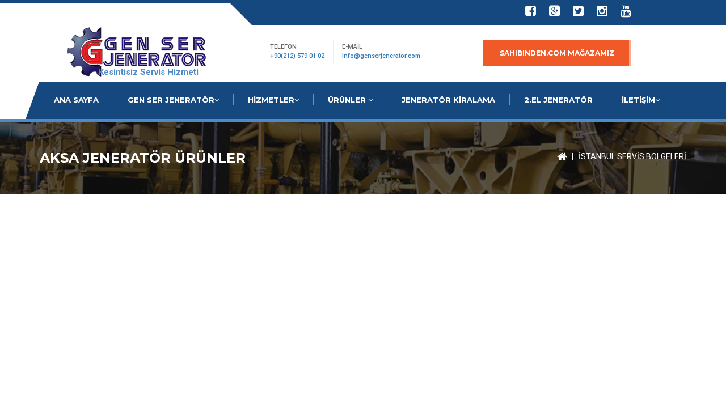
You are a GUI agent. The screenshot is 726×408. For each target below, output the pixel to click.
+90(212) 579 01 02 (297, 56)
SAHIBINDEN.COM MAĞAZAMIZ (557, 53)
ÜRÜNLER (348, 99)
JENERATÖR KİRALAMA (448, 99)
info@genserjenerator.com (381, 56)
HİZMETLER (271, 99)
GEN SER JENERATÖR (171, 99)
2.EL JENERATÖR (558, 99)
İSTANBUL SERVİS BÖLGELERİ (632, 156)
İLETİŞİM (638, 99)
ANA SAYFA (76, 99)
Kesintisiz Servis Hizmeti (149, 72)
